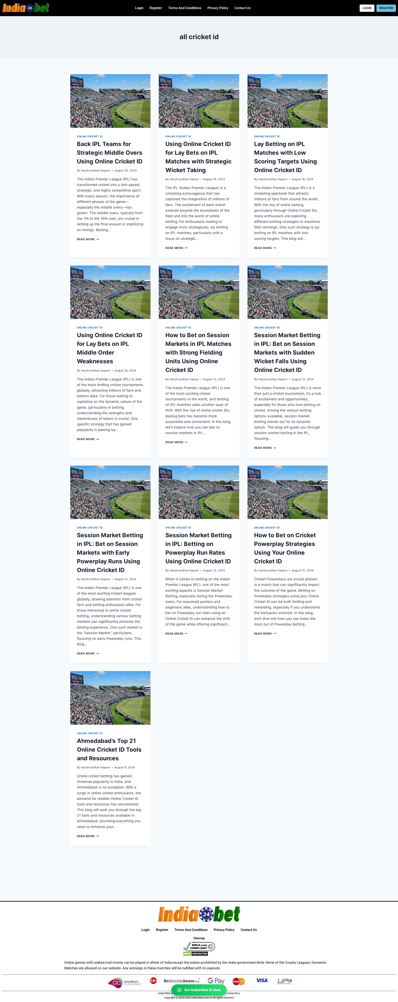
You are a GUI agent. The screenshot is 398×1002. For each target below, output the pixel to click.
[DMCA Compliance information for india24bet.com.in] (199, 946)
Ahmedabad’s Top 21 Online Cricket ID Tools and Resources (109, 749)
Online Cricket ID (90, 136)
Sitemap (199, 938)
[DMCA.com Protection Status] (199, 953)
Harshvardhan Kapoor (95, 170)
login (139, 8)
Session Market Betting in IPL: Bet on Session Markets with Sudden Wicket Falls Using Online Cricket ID (287, 352)
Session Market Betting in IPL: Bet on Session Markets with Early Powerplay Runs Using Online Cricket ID (110, 552)
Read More (88, 239)
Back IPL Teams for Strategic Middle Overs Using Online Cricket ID (109, 152)
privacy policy (217, 8)
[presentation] (110, 101)
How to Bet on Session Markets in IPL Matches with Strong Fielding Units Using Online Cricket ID (198, 352)
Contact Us (242, 8)
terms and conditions (184, 8)
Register (156, 8)
